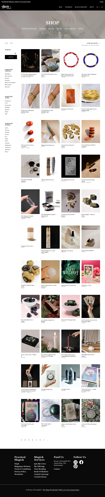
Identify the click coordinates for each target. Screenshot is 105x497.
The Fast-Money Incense (47, 179)
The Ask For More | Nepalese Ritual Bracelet (89, 75)
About (92, 7)
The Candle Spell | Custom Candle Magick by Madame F (68, 355)
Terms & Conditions (22, 469)
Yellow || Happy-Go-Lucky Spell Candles (48, 251)
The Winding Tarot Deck (67, 179)
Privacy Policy (20, 472)
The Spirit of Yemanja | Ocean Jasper (49, 75)
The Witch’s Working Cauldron (26, 180)
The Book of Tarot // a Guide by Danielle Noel (89, 390)
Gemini (7, 132)
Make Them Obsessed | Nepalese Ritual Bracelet (67, 75)
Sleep (6, 111)
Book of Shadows (81, 7)
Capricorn (8, 147)
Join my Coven (40, 464)
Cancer (7, 134)
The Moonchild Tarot (46, 389)
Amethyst (7, 74)
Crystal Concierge (41, 474)
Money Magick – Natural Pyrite (88, 215)
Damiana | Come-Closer (27, 246)
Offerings (68, 7)
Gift (6, 114)
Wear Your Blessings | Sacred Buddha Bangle (89, 109)
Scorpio (7, 143)
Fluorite (7, 87)
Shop (60, 7)
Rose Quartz (8, 76)
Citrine (7, 78)
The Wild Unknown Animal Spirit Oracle (48, 215)
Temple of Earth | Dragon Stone (27, 286)
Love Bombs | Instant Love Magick (48, 320)
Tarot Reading (40, 469)
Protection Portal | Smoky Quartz (88, 180)
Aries (6, 128)
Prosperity (8, 101)
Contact (57, 469)
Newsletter (18, 474)
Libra (6, 141)
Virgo (6, 138)
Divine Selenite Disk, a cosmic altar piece (49, 286)
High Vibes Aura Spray (67, 250)
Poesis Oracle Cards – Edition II (28, 355)
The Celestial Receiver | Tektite (27, 320)
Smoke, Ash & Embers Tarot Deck (68, 425)
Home (6, 43)
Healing (7, 107)
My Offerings (39, 466)
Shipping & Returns (22, 466)
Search (10, 57)
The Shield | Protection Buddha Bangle (47, 111)
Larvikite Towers (65, 389)
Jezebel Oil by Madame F (88, 250)
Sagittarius (8, 145)
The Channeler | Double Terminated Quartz (27, 216)
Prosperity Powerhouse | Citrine (67, 146)
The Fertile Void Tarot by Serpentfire (27, 425)
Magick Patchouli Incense (47, 145)
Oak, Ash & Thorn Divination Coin (89, 425)
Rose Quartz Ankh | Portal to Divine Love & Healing (48, 355)
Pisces (6, 151)
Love (6, 103)
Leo (6, 136)
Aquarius (7, 149)
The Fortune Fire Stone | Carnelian (27, 146)
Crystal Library (40, 477)
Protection (8, 105)
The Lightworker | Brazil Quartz (88, 355)
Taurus (7, 130)
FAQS (16, 464)
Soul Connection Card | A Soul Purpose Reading (89, 320)
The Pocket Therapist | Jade (68, 320)
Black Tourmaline (10, 82)
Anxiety (7, 109)
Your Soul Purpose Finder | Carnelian (88, 145)
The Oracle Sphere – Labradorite (46, 424)
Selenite (7, 80)
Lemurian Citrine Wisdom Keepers (68, 215)
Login (101, 1)
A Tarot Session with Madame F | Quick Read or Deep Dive (28, 390)
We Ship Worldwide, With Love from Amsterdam (61, 490)
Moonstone (8, 84)
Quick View (31, 70)
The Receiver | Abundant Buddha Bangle (27, 111)
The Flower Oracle (86, 285)
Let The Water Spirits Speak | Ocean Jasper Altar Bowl (28, 75)
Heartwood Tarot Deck (67, 109)
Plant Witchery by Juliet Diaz (68, 285)
